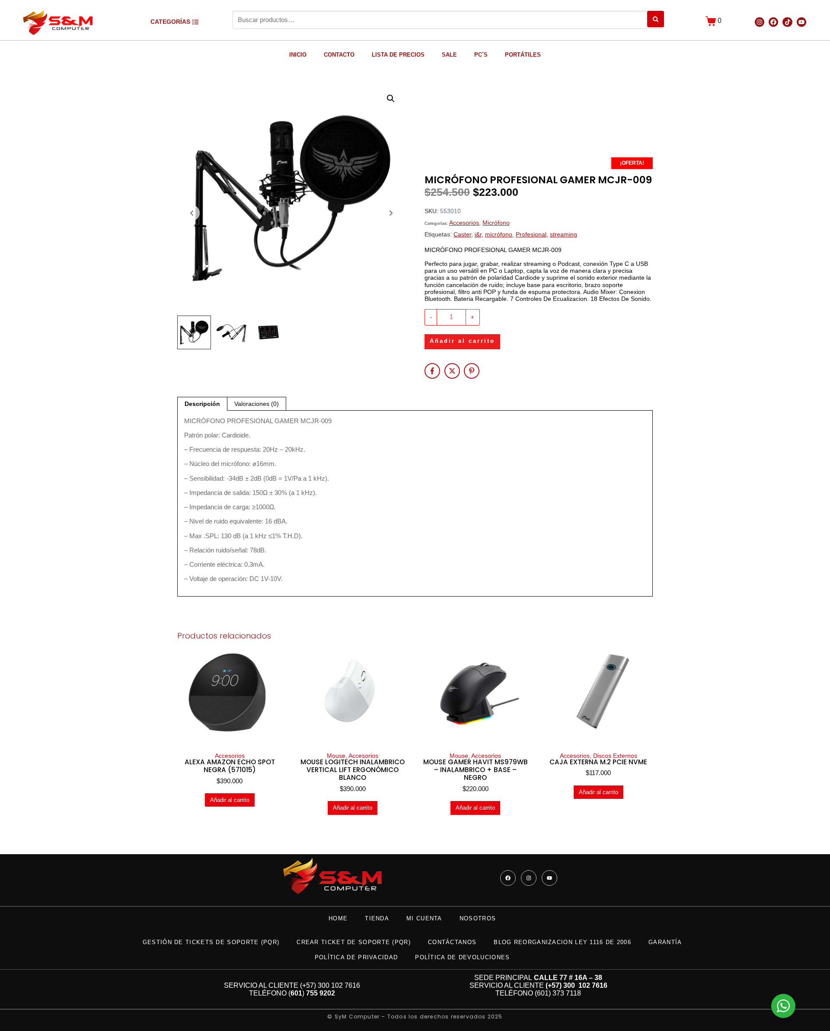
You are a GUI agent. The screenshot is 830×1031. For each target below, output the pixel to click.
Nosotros (478, 918)
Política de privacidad (356, 957)
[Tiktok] (787, 22)
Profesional (531, 234)
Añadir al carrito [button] (229, 800)
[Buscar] (655, 19)
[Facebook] (773, 22)
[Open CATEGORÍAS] (195, 21)
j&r (478, 234)
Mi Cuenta (424, 918)
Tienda (377, 918)
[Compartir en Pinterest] (471, 371)
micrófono (498, 234)
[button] (391, 98)
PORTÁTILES (523, 54)
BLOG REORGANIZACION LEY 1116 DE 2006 (562, 942)
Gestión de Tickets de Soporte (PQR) (211, 942)
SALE (449, 54)
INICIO (297, 54)
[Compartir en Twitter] (452, 371)
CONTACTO (339, 54)
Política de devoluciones (462, 957)
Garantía (665, 942)
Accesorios (464, 223)
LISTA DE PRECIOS (398, 54)
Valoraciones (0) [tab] (256, 403)
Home (338, 918)
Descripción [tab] (202, 403)
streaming (563, 234)
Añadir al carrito (462, 341)
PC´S (481, 54)
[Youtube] (801, 22)
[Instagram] (759, 22)
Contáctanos (452, 942)
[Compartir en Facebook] (432, 371)
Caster (462, 234)
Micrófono (496, 223)
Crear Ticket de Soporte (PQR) (354, 942)
